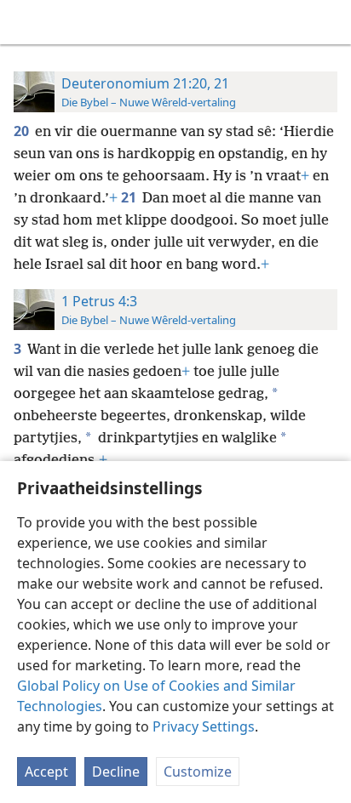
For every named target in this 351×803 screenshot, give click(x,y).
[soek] (329, 22)
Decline (116, 771)
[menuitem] (25, 22)
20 (23, 131)
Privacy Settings (203, 726)
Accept (46, 771)
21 (130, 197)
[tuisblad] (25, 22)
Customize (198, 771)
